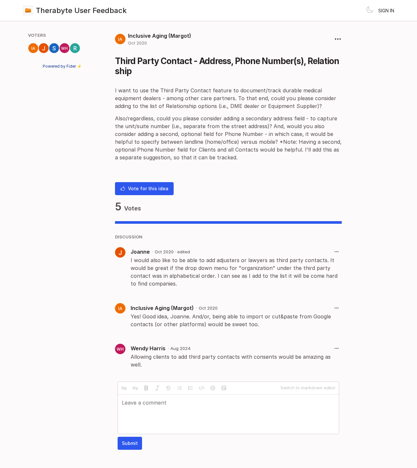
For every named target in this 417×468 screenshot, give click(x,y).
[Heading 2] (124, 388)
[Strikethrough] (168, 388)
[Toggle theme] (370, 10)
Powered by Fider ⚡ (62, 66)
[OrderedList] (190, 388)
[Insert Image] (224, 388)
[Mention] (213, 388)
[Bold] (146, 388)
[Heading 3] (135, 388)
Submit (130, 443)
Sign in (386, 10)
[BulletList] (179, 388)
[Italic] (157, 388)
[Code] (202, 388)
